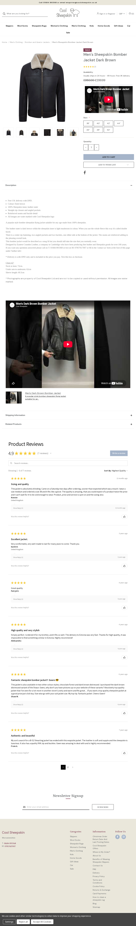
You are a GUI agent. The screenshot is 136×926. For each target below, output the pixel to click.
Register (111, 14)
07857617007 (10, 846)
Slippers (9, 26)
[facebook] (117, 837)
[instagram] (124, 837)
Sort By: (107, 470)
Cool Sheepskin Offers (99, 847)
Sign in (102, 14)
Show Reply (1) (18, 508)
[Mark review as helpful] (124, 517)
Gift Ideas (118, 26)
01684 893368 (10, 843)
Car (128, 26)
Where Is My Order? (101, 852)
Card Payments (99, 893)
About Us (97, 855)
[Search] (5, 14)
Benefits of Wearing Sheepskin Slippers (101, 860)
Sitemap (96, 907)
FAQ (94, 869)
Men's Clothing (79, 26)
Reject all (23, 921)
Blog (94, 903)
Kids (92, 26)
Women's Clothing (59, 26)
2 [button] (68, 767)
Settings (9, 921)
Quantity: (87, 141)
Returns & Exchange (101, 890)
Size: (85, 117)
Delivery (96, 873)
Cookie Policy (99, 886)
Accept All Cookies (42, 921)
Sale (68, 32)
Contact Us (98, 865)
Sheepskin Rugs (39, 26)
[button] (68, 185)
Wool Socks (22, 26)
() (132, 14)
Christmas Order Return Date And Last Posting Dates (101, 839)
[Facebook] (84, 172)
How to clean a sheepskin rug (99, 898)
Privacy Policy (99, 876)
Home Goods (104, 26)
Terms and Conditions (97, 881)
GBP (121, 14)
